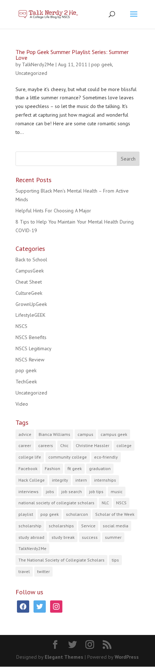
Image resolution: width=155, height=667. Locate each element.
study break (63, 537)
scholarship (29, 525)
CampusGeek (29, 270)
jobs (50, 491)
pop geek (101, 64)
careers (45, 445)
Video (21, 404)
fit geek (74, 468)
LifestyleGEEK (30, 315)
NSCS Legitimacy (33, 348)
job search (71, 491)
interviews (28, 491)
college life (29, 457)
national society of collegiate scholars (56, 502)
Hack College (31, 480)
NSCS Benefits (30, 337)
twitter (43, 571)
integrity (60, 480)
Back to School (31, 259)
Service (88, 525)
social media (115, 525)
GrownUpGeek (31, 304)
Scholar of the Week (114, 514)
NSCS (21, 326)
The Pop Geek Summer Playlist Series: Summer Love (72, 54)
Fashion (52, 468)
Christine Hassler (92, 445)
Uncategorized (31, 73)
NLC (105, 502)
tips (115, 560)
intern (81, 480)
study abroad (31, 537)
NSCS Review (29, 359)
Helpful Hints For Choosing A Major (53, 210)
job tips (96, 491)
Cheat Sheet (28, 282)
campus (85, 434)
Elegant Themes (64, 657)
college (124, 445)
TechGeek (26, 381)
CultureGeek (28, 293)
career (24, 445)
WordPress (127, 657)
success (90, 537)
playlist (25, 514)
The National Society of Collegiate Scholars (61, 560)
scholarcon (77, 514)
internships (105, 480)
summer (113, 537)
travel (24, 571)
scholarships (61, 525)
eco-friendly (106, 457)
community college (67, 457)
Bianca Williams (54, 434)
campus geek (114, 434)
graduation (100, 468)
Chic (64, 445)
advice (24, 434)
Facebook (27, 468)
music (117, 491)
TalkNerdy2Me (38, 64)
